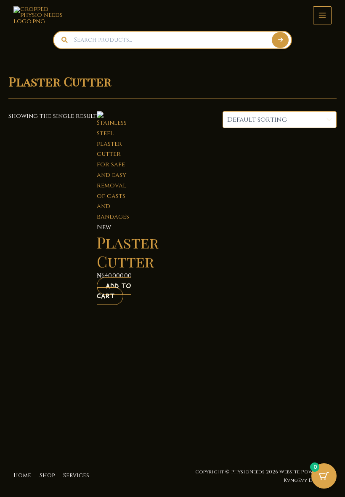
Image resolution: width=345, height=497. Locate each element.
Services (76, 475)
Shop (47, 475)
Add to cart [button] (114, 291)
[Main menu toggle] (322, 15)
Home (22, 475)
